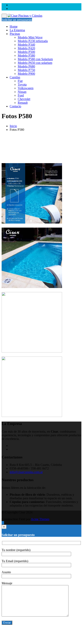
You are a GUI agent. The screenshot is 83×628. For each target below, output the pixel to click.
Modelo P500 (26, 52)
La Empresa (17, 30)
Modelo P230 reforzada (33, 41)
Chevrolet (24, 99)
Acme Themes (40, 519)
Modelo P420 (26, 48)
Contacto (15, 106)
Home (14, 26)
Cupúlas (15, 77)
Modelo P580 (26, 55)
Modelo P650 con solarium (35, 62)
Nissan (22, 91)
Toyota (22, 84)
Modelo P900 (26, 73)
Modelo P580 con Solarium (35, 59)
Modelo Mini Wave (30, 37)
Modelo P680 (26, 66)
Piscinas (15, 33)
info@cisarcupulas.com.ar (26, 472)
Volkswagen (25, 88)
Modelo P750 (26, 70)
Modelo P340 (26, 44)
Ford (21, 95)
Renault (23, 102)
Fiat (20, 81)
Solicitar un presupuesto (17, 19)
